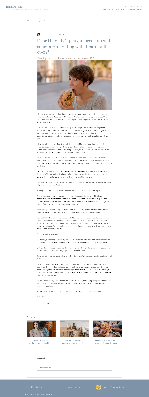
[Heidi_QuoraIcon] (141, 6)
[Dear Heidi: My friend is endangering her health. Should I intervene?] (41, 329)
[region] (74, 387)
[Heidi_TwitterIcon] (132, 6)
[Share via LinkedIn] (48, 303)
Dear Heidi (48, 21)
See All (120, 317)
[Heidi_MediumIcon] (138, 6)
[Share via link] (53, 303)
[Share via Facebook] (38, 303)
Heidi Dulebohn (14, 6)
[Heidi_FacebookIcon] (135, 6)
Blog (38, 21)
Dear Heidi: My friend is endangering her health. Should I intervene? (39, 342)
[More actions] (111, 34)
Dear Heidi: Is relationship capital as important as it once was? (73, 342)
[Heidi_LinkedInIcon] (126, 6)
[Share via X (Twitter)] (43, 303)
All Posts (30, 21)
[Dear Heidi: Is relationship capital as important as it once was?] (74, 329)
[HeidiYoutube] (123, 6)
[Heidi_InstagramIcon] (129, 6)
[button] (120, 21)
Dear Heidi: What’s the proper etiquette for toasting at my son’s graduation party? (107, 342)
